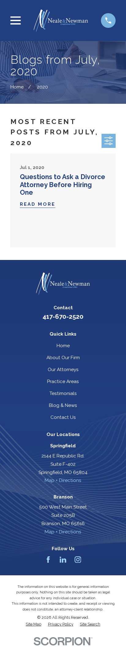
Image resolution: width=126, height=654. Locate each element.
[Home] (61, 20)
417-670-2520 (63, 316)
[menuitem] (33, 624)
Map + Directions (63, 480)
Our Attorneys (63, 369)
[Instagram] (78, 559)
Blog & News (63, 405)
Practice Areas (63, 381)
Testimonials (63, 393)
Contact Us (63, 417)
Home (63, 345)
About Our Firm (63, 357)
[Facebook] (48, 559)
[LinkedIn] (63, 559)
